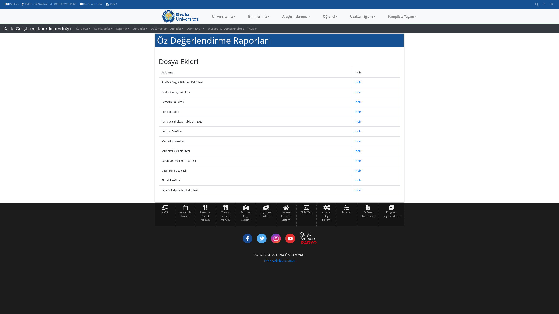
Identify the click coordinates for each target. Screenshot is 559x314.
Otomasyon (194, 29)
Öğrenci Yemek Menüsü (225, 216)
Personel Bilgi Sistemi (245, 216)
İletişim (252, 29)
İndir (358, 82)
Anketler (175, 29)
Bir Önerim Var (92, 4)
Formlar (347, 212)
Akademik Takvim (185, 214)
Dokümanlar (159, 29)
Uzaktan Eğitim (361, 16)
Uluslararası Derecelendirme (226, 29)
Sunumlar (139, 29)
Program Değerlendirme (391, 214)
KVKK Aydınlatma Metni (279, 261)
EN (551, 4)
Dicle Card (306, 212)
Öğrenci (329, 16)
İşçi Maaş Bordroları (266, 214)
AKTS (165, 212)
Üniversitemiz (222, 16)
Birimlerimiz (257, 16)
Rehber (14, 4)
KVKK (113, 4)
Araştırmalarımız (294, 16)
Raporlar (121, 29)
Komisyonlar (102, 29)
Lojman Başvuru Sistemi (286, 216)
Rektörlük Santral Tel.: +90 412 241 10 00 (50, 4)
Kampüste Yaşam (401, 16)
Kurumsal (82, 29)
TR (543, 4)
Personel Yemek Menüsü (205, 216)
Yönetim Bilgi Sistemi (326, 216)
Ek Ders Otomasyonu (368, 214)
